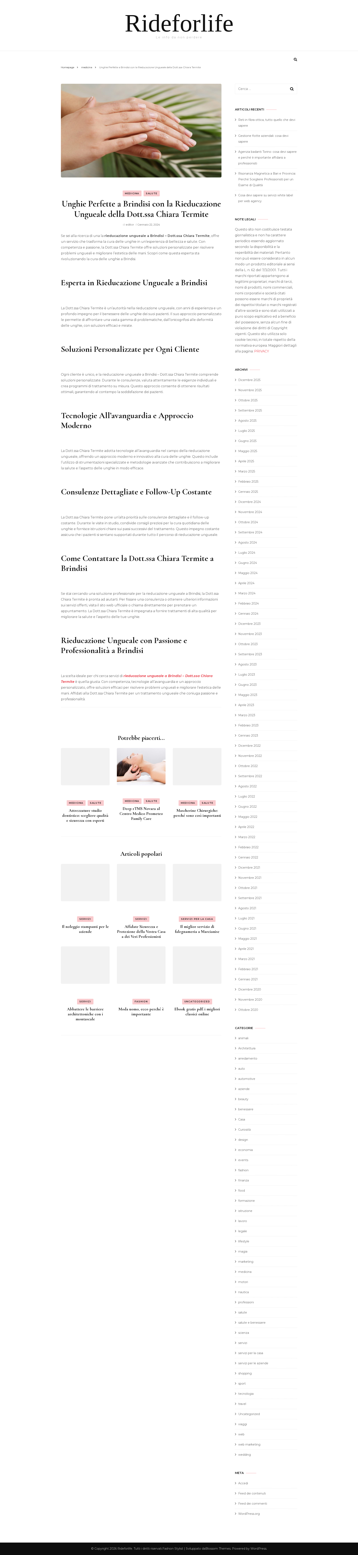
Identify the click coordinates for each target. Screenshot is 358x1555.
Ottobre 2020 (248, 1010)
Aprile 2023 (246, 705)
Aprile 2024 (246, 583)
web (241, 1434)
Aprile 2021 (246, 949)
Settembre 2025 (250, 410)
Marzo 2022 (246, 837)
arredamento (247, 1058)
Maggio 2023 (247, 695)
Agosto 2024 (247, 542)
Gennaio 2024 (248, 613)
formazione (246, 1201)
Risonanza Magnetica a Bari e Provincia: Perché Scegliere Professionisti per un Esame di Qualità (267, 179)
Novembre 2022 (250, 756)
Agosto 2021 (247, 908)
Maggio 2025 (247, 451)
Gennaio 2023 (248, 735)
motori (243, 1282)
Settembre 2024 (250, 532)
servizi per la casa (197, 919)
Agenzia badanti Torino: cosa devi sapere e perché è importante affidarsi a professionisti (267, 157)
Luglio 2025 (246, 431)
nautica (243, 1292)
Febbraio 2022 (248, 847)
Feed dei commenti (252, 1503)
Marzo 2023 (246, 715)
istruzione (245, 1211)
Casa (241, 1119)
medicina (132, 193)
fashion (141, 1001)
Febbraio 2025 (248, 481)
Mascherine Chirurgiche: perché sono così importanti (197, 813)
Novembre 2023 (250, 634)
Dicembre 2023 (249, 624)
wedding (244, 1455)
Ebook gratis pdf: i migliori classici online (197, 1012)
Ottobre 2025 (248, 400)
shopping (245, 1373)
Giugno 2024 (247, 563)
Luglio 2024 (246, 553)
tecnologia (246, 1394)
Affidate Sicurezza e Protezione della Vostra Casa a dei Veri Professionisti (141, 931)
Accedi (243, 1483)
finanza (243, 1180)
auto (241, 1069)
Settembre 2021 (250, 898)
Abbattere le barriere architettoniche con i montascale (85, 1014)
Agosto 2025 (247, 420)
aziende (244, 1089)
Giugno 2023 (247, 685)
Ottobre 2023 (248, 644)
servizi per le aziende (253, 1363)
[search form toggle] (295, 59)
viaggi (242, 1424)
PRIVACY (261, 351)
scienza (243, 1333)
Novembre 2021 (249, 878)
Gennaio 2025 (248, 492)
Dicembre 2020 (249, 989)
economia (245, 1150)
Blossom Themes (218, 1548)
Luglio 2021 (246, 918)
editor (130, 224)
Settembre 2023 (250, 654)
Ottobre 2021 (247, 888)
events (243, 1160)
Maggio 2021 (247, 939)
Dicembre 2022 (249, 746)
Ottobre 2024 (248, 522)
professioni (246, 1302)
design (243, 1140)
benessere (245, 1109)
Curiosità (244, 1129)
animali (243, 1038)
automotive (246, 1079)
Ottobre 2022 (248, 766)
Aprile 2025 (246, 461)
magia (242, 1251)
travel (242, 1404)
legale (242, 1231)
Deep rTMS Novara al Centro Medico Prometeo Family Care (141, 813)
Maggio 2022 (247, 817)
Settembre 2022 (250, 776)
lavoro (242, 1221)
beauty (243, 1099)
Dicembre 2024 (249, 502)
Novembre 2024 (250, 512)
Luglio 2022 (246, 796)
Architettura (246, 1048)
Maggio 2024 (248, 573)
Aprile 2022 (246, 827)
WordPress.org (249, 1514)
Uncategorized (197, 1001)
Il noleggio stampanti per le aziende (85, 929)
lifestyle (243, 1241)
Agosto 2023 (247, 664)
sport (242, 1383)
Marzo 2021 (246, 959)
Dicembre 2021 (249, 867)
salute (151, 193)
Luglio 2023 (246, 674)
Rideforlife (179, 23)
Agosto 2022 (247, 786)
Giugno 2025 (247, 441)
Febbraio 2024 (248, 603)
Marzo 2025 (246, 471)
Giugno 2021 (247, 928)
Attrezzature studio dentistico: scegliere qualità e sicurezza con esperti (85, 815)
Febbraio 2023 (248, 725)
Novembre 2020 (250, 999)
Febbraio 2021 (248, 969)
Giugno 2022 (247, 806)
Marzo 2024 (246, 593)
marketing (245, 1262)
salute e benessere (252, 1322)
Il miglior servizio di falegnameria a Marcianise (197, 929)
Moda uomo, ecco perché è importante (141, 1012)
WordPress (258, 1548)
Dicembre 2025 (249, 380)
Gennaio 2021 (248, 979)
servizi (85, 919)
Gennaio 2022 (248, 857)
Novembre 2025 (250, 390)
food (241, 1190)
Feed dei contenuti (252, 1493)
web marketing (249, 1444)
